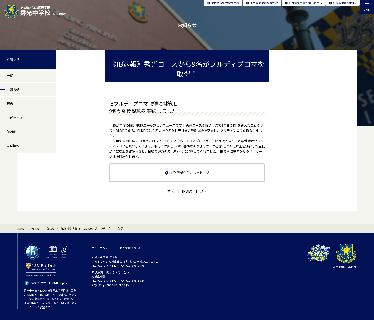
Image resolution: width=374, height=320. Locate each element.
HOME (20, 228)
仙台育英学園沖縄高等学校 (305, 3)
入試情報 (12, 146)
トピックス (14, 117)
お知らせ (12, 59)
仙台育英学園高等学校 (264, 3)
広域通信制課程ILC (344, 3)
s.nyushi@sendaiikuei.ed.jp (110, 285)
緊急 (9, 103)
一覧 (9, 75)
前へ (170, 191)
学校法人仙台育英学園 (225, 3)
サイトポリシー (101, 248)
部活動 (11, 131)
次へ (203, 191)
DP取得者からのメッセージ (189, 172)
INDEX (187, 191)
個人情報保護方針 (130, 248)
